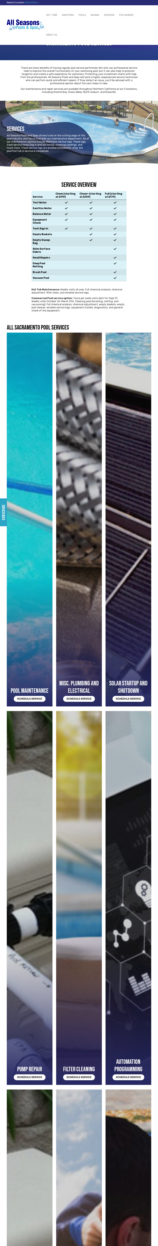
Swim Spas (68, 15)
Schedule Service (29, 698)
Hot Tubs (51, 15)
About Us (51, 35)
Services (109, 15)
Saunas (95, 15)
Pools (82, 15)
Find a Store (31, 2)
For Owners (126, 15)
